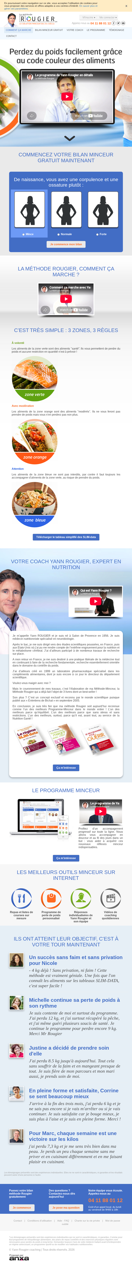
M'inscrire (88, 17)
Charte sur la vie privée (87, 1220)
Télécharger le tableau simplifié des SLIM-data (66, 537)
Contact (18, 1220)
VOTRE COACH (75, 30)
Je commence (22, 1207)
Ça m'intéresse (66, 767)
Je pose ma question (66, 1207)
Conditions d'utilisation (40, 1220)
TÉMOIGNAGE (116, 30)
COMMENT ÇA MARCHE (18, 30)
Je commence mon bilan (66, 244)
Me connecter (107, 17)
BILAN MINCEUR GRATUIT (49, 30)
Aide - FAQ (63, 1220)
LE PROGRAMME (96, 30)
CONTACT (11, 36)
